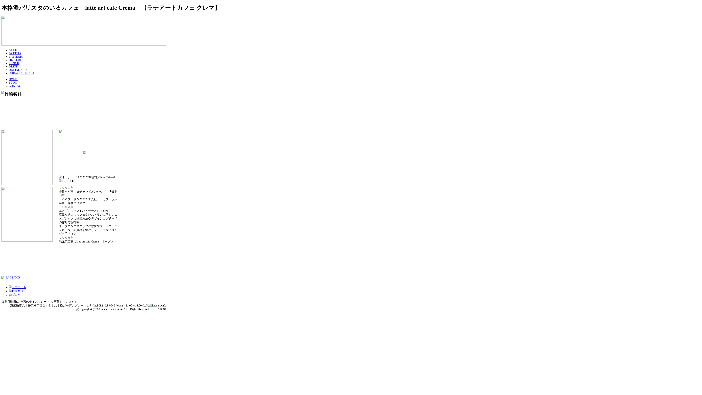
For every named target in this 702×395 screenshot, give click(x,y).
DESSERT (15, 59)
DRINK (13, 66)
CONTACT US (18, 85)
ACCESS (14, 50)
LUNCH (14, 63)
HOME (13, 79)
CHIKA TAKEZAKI (21, 73)
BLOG (13, 82)
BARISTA (15, 53)
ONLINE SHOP (18, 69)
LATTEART (16, 56)
